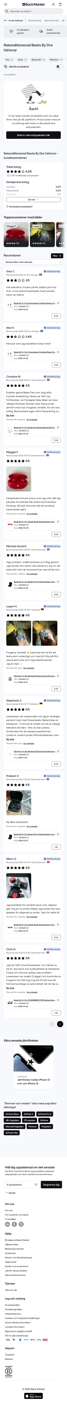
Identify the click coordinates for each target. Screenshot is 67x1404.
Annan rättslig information (17, 1322)
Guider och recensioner (16, 1266)
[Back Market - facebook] (14, 1224)
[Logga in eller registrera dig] (53, 4)
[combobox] (9, 59)
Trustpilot (9, 1354)
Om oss (9, 1210)
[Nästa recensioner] (60, 1024)
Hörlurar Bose (34, 20)
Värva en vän (11, 1290)
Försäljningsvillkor (13, 1309)
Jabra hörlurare (51, 20)
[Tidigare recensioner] (52, 1024)
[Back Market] (33, 4)
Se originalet (32, 419)
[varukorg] (60, 4)
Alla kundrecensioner (15, 1275)
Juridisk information (15, 1326)
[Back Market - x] (21, 1224)
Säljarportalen (11, 1244)
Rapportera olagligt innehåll (18, 1331)
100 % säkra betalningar (16, 1335)
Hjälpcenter (11, 1261)
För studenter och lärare (17, 1214)
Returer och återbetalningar (18, 1257)
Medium (9, 1359)
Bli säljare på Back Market (17, 1240)
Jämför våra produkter (16, 1270)
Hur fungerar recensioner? (20, 206)
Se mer (10, 415)
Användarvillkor (12, 1305)
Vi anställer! (10, 1219)
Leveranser (10, 1253)
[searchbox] (36, 11)
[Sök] (6, 11)
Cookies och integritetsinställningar (22, 1318)
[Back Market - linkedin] (7, 1224)
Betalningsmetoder (14, 1248)
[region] (33, 235)
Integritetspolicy (13, 1313)
